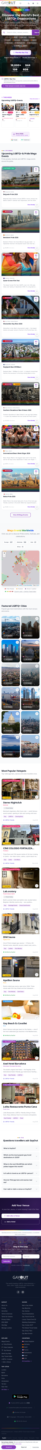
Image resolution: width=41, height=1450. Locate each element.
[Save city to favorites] (17, 618)
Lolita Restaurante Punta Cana (20, 1106)
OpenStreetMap (28, 585)
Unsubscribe (26, 1265)
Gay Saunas (25, 1311)
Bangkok (25, 40)
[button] (20, 562)
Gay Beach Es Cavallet (15, 1023)
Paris (3, 1378)
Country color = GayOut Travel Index (25, 591)
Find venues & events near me (15, 86)
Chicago (32, 37)
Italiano (26, 1438)
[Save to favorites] (36, 797)
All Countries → (27, 1361)
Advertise (4, 1311)
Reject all (23, 1447)
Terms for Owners (7, 1316)
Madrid (33, 40)
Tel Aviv (4, 1384)
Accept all (9, 1447)
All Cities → (5, 1389)
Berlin (14, 37)
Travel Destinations (28, 1314)
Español (9, 1438)
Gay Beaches (26, 1308)
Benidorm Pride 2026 (10, 237)
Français (15, 1438)
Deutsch (20, 1438)
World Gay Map (6, 1353)
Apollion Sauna (11, 980)
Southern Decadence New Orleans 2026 (17, 410)
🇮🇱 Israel (24, 1355)
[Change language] (33, 3)
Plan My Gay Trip (21, 52)
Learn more (18, 1443)
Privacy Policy (6, 1319)
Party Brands (8, 1344)
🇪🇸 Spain (25, 1347)
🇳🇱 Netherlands (27, 1352)
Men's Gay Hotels (27, 1305)
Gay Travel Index (7, 1356)
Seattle (16, 45)
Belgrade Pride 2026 (10, 194)
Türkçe (13, 1440)
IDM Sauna (9, 937)
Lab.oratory (9, 891)
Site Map (4, 1325)
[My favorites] (20, 3)
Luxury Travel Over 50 (29, 1319)
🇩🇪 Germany (26, 1344)
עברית (23, 1440)
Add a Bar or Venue (13, 1216)
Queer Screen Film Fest (11, 281)
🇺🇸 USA (24, 1358)
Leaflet (20, 585)
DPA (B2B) (5, 1322)
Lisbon (24, 45)
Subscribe (6, 1261)
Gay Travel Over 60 (28, 1316)
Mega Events (6, 1341)
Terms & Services (7, 1314)
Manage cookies (7, 1328)
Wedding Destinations (29, 1322)
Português (32, 1438)
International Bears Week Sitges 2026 (16, 453)
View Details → (31, 204)
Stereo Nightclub (12, 802)
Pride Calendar (8, 1347)
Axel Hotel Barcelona (14, 1063)
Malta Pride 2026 (9, 496)
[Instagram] (23, 1292)
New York (23, 37)
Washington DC (20, 43)
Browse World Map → (30, 57)
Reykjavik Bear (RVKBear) (12, 367)
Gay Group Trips (27, 1330)
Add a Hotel (11, 1222)
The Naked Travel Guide (29, 1328)
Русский (18, 1440)
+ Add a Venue (6, 1362)
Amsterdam (5, 1381)
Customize (36, 1447)
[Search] (24, 3)
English (4, 1438)
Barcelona (16, 40)
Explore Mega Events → (12, 57)
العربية (27, 1440)
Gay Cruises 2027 (27, 1325)
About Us (4, 1305)
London (7, 40)
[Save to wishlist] (37, 205)
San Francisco (31, 43)
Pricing (4, 1308)
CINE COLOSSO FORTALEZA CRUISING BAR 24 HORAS (17, 850)
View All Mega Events (20, 515)
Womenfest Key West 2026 (12, 324)
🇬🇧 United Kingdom (28, 1341)
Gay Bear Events (27, 1333)
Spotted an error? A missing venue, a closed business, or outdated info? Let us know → (20, 1233)
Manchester (9, 43)
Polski (37, 1438)
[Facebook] (18, 1292)
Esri (38, 585)
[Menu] (37, 3)
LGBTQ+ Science (7, 1359)
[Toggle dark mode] (29, 3)
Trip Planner (7, 1350)
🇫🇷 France (25, 1350)
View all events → (34, 99)
